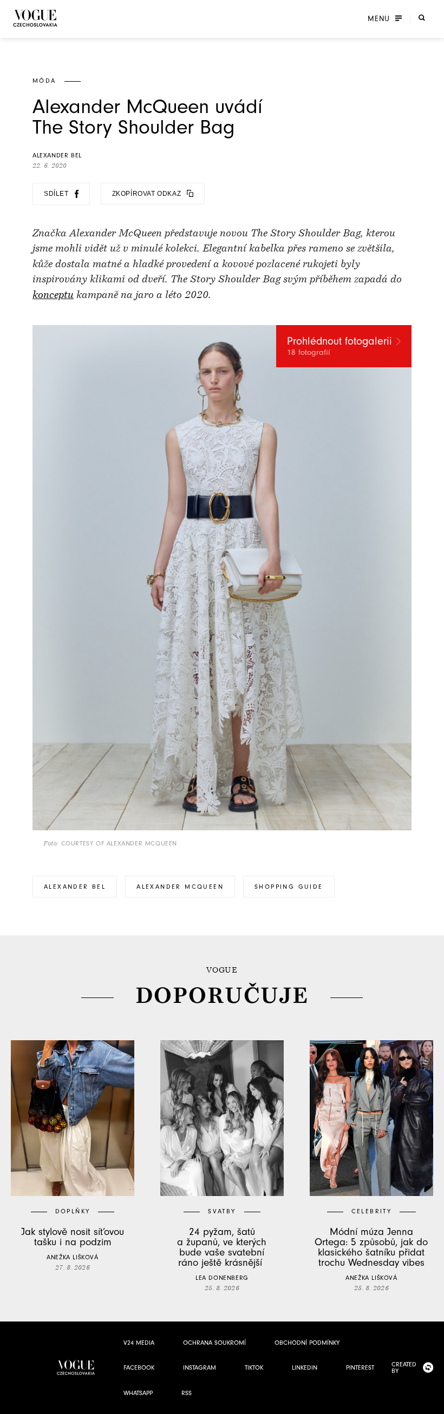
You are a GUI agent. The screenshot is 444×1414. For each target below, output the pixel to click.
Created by (403, 1367)
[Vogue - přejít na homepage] (35, 18)
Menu (379, 19)
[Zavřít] (432, 1402)
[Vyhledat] (422, 18)
